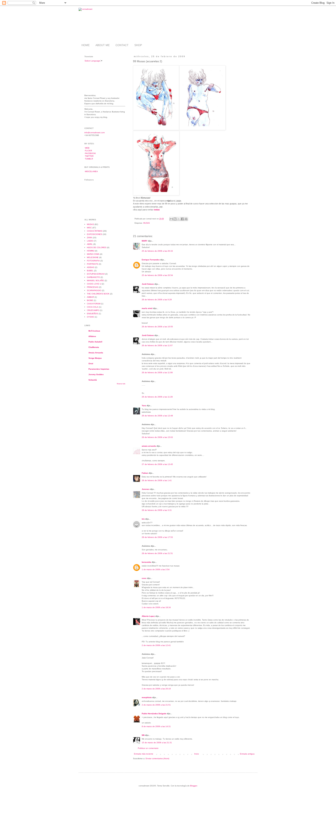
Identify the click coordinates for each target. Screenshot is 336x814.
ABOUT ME (102, 45)
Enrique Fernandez (151, 260)
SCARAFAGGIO (94, 290)
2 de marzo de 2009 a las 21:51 (156, 705)
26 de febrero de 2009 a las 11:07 (157, 345)
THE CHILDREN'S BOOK (98, 294)
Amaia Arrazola (95, 353)
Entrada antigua (247, 754)
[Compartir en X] (179, 219)
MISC (89, 228)
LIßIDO (90, 241)
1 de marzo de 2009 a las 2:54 (156, 569)
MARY (144, 241)
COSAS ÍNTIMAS (94, 231)
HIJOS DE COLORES (96, 247)
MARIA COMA (93, 254)
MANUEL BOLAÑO (95, 280)
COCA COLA (92, 307)
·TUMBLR (88, 159)
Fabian (145, 473)
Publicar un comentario (148, 748)
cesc (144, 578)
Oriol (90, 363)
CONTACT (122, 45)
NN (143, 735)
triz (143, 519)
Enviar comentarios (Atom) (157, 758)
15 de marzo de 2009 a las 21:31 (157, 742)
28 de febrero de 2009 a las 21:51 (157, 553)
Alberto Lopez (148, 616)
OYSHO (90, 317)
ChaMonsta (93, 347)
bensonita (146, 562)
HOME (85, 45)
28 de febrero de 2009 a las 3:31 (157, 510)
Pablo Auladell (95, 342)
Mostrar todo (121, 384)
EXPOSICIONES (94, 234)
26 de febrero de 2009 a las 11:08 (157, 372)
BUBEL (90, 271)
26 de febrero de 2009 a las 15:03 (157, 437)
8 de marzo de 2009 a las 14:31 (156, 726)
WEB (87, 148)
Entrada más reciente (143, 754)
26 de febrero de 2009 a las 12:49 (157, 416)
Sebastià (92, 380)
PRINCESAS (92, 287)
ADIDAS (90, 267)
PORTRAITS (92, 264)
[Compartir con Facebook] (182, 219)
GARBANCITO (93, 277)
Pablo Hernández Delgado (154, 713)
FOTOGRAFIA (93, 261)
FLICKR (88, 151)
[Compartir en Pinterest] (186, 219)
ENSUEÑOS (92, 313)
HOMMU (90, 251)
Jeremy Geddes (96, 374)
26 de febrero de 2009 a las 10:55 (157, 327)
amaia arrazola (149, 446)
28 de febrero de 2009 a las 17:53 (157, 537)
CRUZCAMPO (93, 310)
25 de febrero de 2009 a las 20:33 (157, 251)
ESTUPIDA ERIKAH (96, 274)
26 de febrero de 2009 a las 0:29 (157, 299)
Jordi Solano (148, 284)
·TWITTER (89, 156)
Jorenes (146, 489)
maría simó (147, 308)
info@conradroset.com (94, 132)
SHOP (138, 45)
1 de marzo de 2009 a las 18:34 (156, 607)
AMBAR (90, 297)
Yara (144, 405)
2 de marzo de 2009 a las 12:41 (156, 645)
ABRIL (90, 244)
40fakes (92, 336)
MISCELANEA (91, 171)
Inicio (196, 754)
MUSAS (146, 223)
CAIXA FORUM (93, 304)
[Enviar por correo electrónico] (171, 219)
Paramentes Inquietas (98, 369)
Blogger (193, 786)
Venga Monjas (95, 358)
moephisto (147, 697)
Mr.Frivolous (94, 331)
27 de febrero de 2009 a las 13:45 (157, 464)
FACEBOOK (90, 153)
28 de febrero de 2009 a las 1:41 (157, 480)
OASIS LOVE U (94, 284)
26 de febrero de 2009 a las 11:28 (157, 397)
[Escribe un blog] (175, 219)
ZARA (89, 237)
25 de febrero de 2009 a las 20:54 (157, 275)
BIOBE (90, 300)
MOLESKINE (93, 257)
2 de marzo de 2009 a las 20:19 (156, 689)
